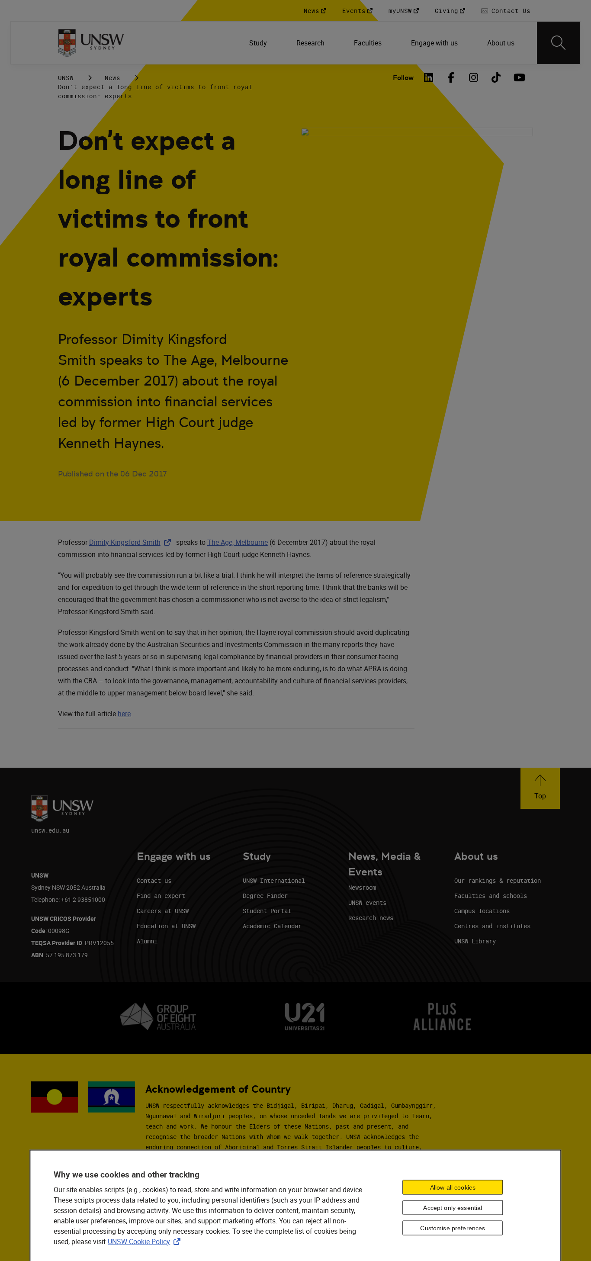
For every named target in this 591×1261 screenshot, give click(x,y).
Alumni (147, 941)
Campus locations (482, 911)
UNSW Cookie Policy (146, 1241)
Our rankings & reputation (497, 880)
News (112, 78)
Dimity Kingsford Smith (131, 542)
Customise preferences (452, 1228)
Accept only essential (452, 1207)
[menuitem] (259, 42)
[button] (540, 788)
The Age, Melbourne (237, 542)
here (124, 713)
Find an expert (161, 895)
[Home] (91, 43)
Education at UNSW (166, 926)
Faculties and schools (490, 895)
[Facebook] (451, 77)
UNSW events (367, 902)
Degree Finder (265, 895)
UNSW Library (475, 941)
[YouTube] (518, 77)
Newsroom (362, 887)
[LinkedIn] (428, 77)
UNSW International (274, 880)
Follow (403, 78)
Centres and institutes (492, 926)
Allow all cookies (452, 1187)
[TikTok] (496, 77)
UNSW (66, 78)
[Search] (558, 43)
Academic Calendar (272, 926)
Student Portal (267, 911)
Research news (370, 918)
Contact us (154, 880)
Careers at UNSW (163, 911)
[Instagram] (473, 77)
